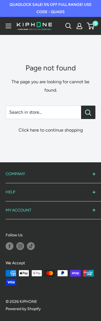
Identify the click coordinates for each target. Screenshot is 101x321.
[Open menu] (8, 26)
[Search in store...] (88, 112)
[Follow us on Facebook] (9, 246)
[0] (90, 26)
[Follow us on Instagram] (20, 246)
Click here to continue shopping (51, 130)
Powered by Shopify (23, 308)
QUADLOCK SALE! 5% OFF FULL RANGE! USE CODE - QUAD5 (50, 8)
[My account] (79, 26)
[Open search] (68, 26)
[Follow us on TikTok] (31, 246)
